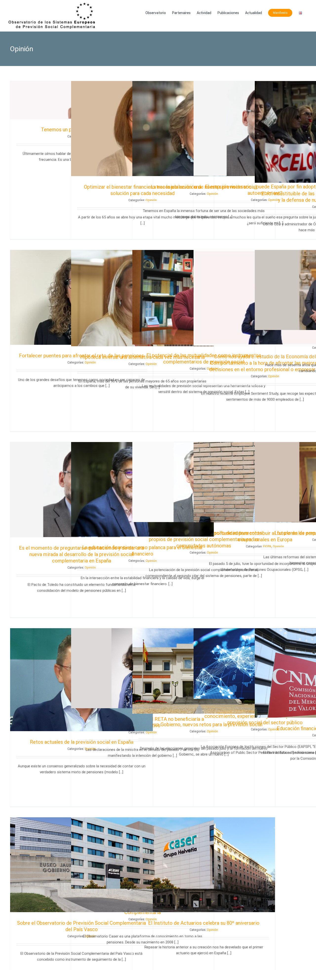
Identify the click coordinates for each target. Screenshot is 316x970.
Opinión (212, 930)
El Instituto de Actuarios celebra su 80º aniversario (203, 923)
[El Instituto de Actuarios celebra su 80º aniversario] (203, 864)
